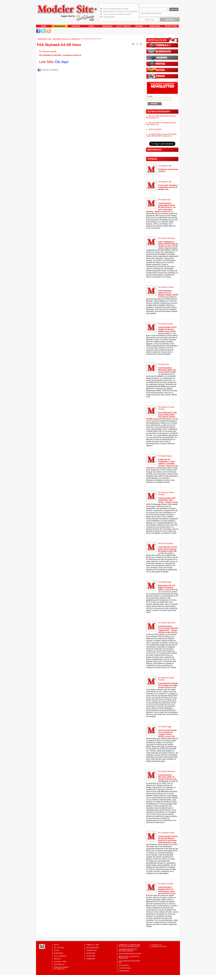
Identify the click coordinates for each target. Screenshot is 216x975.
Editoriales (59, 964)
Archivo (57, 959)
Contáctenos (125, 968)
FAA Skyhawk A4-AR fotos (59, 45)
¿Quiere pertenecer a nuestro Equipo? (128, 950)
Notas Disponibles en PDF (130, 954)
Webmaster (124, 971)
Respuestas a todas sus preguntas (129, 957)
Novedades (124, 965)
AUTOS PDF (90, 956)
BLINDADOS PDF (92, 947)
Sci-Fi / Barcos (60, 956)
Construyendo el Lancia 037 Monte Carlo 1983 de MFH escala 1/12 (161, 135)
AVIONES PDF (91, 950)
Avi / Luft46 (59, 947)
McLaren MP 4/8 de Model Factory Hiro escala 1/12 (161, 117)
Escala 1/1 (66, 39)
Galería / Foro (60, 961)
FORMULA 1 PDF (92, 945)
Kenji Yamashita (155, 129)
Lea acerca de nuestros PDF (129, 961)
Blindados (58, 953)
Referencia (75, 39)
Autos (56, 950)
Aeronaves (57, 39)
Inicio (56, 945)
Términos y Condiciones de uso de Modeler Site (129, 945)
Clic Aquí (61, 62)
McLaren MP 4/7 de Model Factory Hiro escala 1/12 (161, 123)
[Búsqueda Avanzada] (151, 14)
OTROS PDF (90, 959)
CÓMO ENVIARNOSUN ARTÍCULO (61, 968)
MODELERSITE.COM (44, 39)
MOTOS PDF (90, 953)
